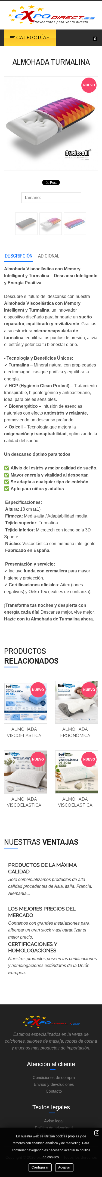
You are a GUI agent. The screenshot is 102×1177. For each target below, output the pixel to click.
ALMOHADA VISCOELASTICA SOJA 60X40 (75, 805)
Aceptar (64, 1167)
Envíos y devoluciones (54, 1084)
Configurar (40, 1167)
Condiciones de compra (54, 1077)
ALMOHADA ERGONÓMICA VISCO (75, 735)
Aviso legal (53, 1121)
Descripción (18, 255)
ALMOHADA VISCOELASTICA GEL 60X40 (24, 735)
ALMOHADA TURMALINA (51, 61)
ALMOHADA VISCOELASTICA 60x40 (24, 805)
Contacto (54, 1091)
